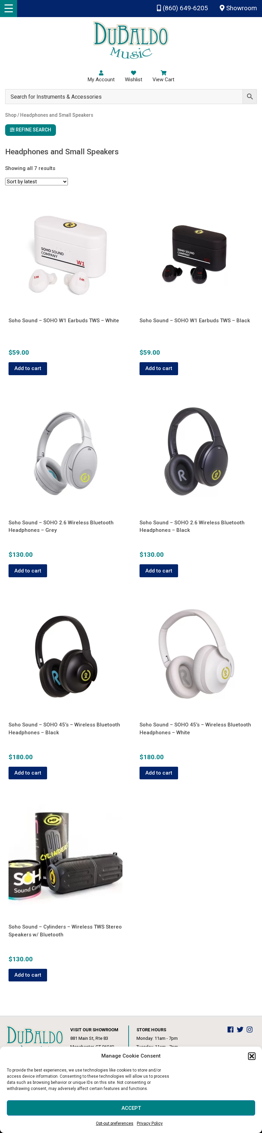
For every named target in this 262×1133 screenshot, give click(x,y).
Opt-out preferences (114, 1123)
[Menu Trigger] (8, 8)
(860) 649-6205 (184, 8)
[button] (251, 1056)
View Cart (163, 79)
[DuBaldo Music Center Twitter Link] (242, 1030)
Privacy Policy (150, 1123)
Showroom (240, 8)
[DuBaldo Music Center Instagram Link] (251, 1030)
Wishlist (133, 79)
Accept (131, 1108)
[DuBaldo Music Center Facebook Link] (232, 1030)
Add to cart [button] (27, 368)
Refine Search (33, 129)
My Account (101, 79)
